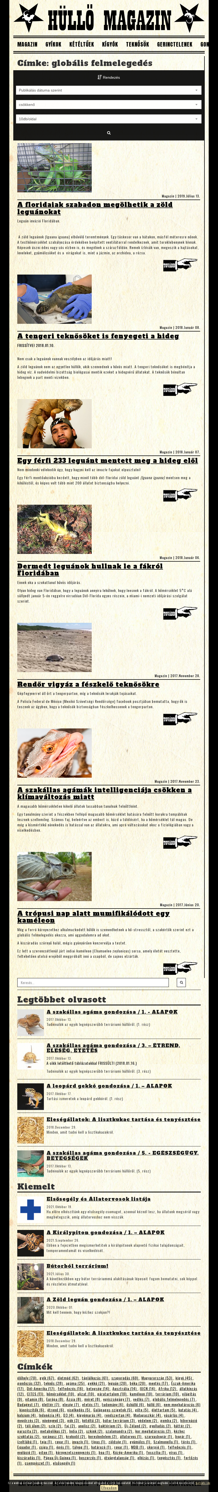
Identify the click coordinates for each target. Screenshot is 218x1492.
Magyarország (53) (157, 1378)
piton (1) (46, 1452)
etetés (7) (91, 1404)
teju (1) (46, 1441)
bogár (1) (183, 1436)
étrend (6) (56, 1409)
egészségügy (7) (117, 1399)
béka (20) (138, 1383)
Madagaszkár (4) (147, 1415)
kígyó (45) (184, 1378)
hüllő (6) (154, 1404)
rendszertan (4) (117, 1415)
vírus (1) (176, 1452)
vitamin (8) (34, 1399)
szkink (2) (94, 1431)
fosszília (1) (156, 1452)
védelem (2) (148, 1420)
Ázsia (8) (74, 1399)
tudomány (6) (113, 1404)
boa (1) (105, 1452)
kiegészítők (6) (32, 1409)
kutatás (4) (188, 1409)
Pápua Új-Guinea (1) (60, 1457)
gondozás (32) (29, 1383)
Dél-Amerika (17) (41, 1388)
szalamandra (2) (119, 1431)
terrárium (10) (168, 1393)
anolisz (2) (87, 1425)
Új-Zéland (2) (135, 1425)
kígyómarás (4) (89, 1415)
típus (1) (98, 1441)
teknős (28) (54, 1383)
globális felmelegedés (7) (174, 1399)
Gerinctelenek (174, 44)
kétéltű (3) (91, 1420)
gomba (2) (169, 1420)
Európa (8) (55, 1399)
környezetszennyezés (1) (76, 1452)
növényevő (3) (53, 1420)
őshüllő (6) (136, 1404)
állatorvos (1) (131, 1436)
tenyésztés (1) (169, 1457)
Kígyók (110, 44)
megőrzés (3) (28, 1420)
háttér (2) (182, 1425)
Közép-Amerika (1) (128, 1452)
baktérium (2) (110, 1425)
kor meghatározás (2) (153, 1431)
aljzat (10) (86, 1393)
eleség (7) (71, 1404)
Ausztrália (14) (125, 1388)
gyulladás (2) (160, 1425)
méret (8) (92, 1399)
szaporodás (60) (125, 1378)
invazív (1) (80, 1441)
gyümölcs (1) (140, 1441)
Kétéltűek (81, 44)
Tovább (181, 266)
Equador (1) (27, 1447)
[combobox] (109, 90)
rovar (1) (62, 1441)
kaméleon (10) (141, 1393)
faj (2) (70, 1425)
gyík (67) (47, 1378)
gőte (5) (142, 1409)
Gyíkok (53, 44)
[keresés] (181, 982)
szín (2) (55, 1425)
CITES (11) (35, 1393)
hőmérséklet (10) (61, 1393)
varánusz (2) (53, 1436)
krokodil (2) (76, 1436)
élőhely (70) (27, 1378)
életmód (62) (68, 1378)
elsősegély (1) (64, 1463)
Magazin (27, 44)
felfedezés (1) (180, 1447)
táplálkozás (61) (95, 1378)
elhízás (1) (146, 1457)
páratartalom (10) (112, 1393)
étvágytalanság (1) (119, 1457)
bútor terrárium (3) (119, 1420)
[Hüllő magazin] (109, 18)
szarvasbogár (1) (159, 1436)
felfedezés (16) (71, 1388)
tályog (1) (81, 1447)
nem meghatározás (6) (182, 1404)
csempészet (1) (38, 1463)
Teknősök (137, 44)
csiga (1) (46, 1447)
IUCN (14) (148, 1388)
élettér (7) (51, 1404)
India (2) (76, 1431)
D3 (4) (69, 1415)
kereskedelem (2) (103, 1436)
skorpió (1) (156, 1447)
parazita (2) (27, 1431)
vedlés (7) (141, 1399)
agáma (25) (76, 1383)
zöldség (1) (118, 1441)
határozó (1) (101, 1447)
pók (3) (73, 1420)
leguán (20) (118, 1383)
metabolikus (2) (53, 1431)
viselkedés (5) (79, 1409)
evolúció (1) (27, 1452)
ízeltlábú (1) (27, 1441)
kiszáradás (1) (29, 1457)
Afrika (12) (167, 1388)
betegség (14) (98, 1388)
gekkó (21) (97, 1383)
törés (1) (188, 1441)
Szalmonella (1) (166, 1441)
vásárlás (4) (174, 1415)
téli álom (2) (36, 1425)
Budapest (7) (28, 1404)
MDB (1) (138, 1447)
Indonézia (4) (50, 1415)
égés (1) (63, 1447)
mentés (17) (159, 1383)
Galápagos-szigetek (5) (113, 1409)
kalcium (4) (27, 1415)
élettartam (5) (164, 1409)
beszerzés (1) (90, 1457)
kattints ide (203, 1483)
